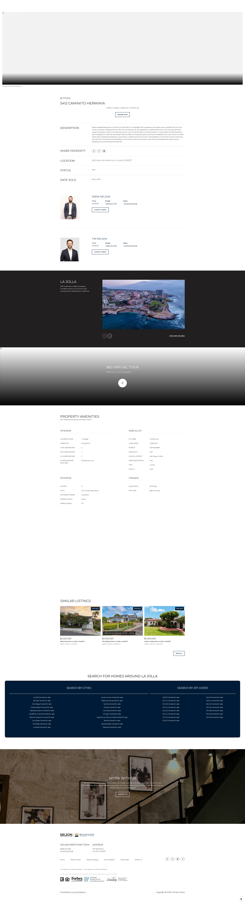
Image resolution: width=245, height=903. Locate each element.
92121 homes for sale (171, 707)
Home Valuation (109, 860)
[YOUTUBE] (178, 859)
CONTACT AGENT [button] (100, 210)
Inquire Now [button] (122, 114)
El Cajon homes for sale (112, 714)
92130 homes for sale (214, 697)
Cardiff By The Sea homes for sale (42, 714)
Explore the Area (177, 336)
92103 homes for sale (214, 714)
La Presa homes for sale (112, 711)
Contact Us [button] (122, 794)
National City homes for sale (112, 701)
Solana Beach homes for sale (42, 707)
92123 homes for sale (214, 704)
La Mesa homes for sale (42, 727)
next (110, 336)
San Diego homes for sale (41, 704)
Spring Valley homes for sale (112, 724)
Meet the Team (75, 860)
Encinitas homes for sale (42, 724)
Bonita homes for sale (112, 720)
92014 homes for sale (214, 701)
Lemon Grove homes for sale (112, 697)
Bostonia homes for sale (112, 727)
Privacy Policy (179, 892)
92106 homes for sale (214, 717)
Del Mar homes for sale (42, 701)
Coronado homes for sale (41, 720)
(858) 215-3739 (111, 203)
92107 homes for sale (171, 720)
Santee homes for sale (112, 704)
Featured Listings (92, 860)
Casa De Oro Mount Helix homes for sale (112, 717)
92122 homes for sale (171, 711)
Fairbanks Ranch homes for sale (42, 711)
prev (104, 336)
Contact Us (138, 859)
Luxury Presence (78, 892)
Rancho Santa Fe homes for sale (42, 717)
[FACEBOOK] (167, 859)
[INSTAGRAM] (172, 859)
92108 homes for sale (214, 711)
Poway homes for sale (112, 707)
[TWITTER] (183, 859)
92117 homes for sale (171, 701)
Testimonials (124, 860)
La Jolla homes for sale (41, 697)
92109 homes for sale (171, 704)
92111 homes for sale (171, 714)
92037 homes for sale (171, 697)
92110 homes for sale (171, 717)
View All (179, 653)
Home (62, 860)
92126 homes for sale (214, 707)
